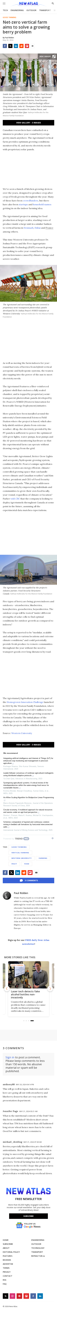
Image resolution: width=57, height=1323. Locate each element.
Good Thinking (9, 17)
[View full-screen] (54, 56)
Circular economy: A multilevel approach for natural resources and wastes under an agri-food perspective (27, 811)
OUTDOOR (31, 10)
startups (23, 204)
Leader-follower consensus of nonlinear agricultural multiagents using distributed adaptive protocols (28, 774)
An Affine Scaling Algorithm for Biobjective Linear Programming (28, 797)
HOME (6, 1240)
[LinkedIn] (16, 46)
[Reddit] (21, 46)
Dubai (38, 227)
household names (42, 204)
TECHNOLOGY (37, 1248)
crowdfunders (30, 200)
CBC (17, 498)
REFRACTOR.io (38, 1256)
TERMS (6, 1268)
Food (26, 864)
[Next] (50, 988)
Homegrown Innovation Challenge (25, 702)
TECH (5, 10)
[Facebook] (5, 46)
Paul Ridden (21, 893)
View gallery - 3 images (28, 122)
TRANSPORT (45, 10)
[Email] (32, 46)
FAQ (5, 1284)
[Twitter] (10, 46)
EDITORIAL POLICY (11, 1252)
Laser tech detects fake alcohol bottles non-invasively (25, 994)
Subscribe (28, 1216)
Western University (21, 733)
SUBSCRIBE (8, 1244)
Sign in (10, 1057)
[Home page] (28, 4)
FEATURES (7, 1256)
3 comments (31, 880)
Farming (43, 858)
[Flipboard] (27, 46)
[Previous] (7, 988)
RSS (4, 1280)
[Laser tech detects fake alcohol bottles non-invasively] (28, 974)
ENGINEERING (17, 10)
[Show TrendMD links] (52, 838)
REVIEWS (7, 1260)
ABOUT (6, 1248)
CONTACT (7, 1276)
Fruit (14, 864)
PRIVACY (7, 1272)
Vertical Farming (20, 853)
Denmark (28, 227)
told (13, 498)
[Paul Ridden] (7, 895)
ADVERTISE (8, 1264)
